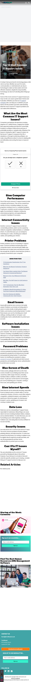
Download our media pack (15, 649)
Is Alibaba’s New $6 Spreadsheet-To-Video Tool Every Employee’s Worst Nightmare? (14, 290)
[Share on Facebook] (2, 671)
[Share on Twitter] (2, 674)
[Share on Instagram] (2, 680)
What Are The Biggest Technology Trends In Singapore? (15, 267)
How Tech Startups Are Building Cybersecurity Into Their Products (12, 295)
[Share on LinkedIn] (2, 677)
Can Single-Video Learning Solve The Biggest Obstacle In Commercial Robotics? (15, 272)
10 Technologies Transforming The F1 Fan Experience (14, 263)
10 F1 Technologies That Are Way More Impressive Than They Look (13, 285)
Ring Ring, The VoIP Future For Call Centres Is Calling (15, 281)
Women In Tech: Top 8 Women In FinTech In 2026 (14, 276)
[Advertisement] (15, 24)
